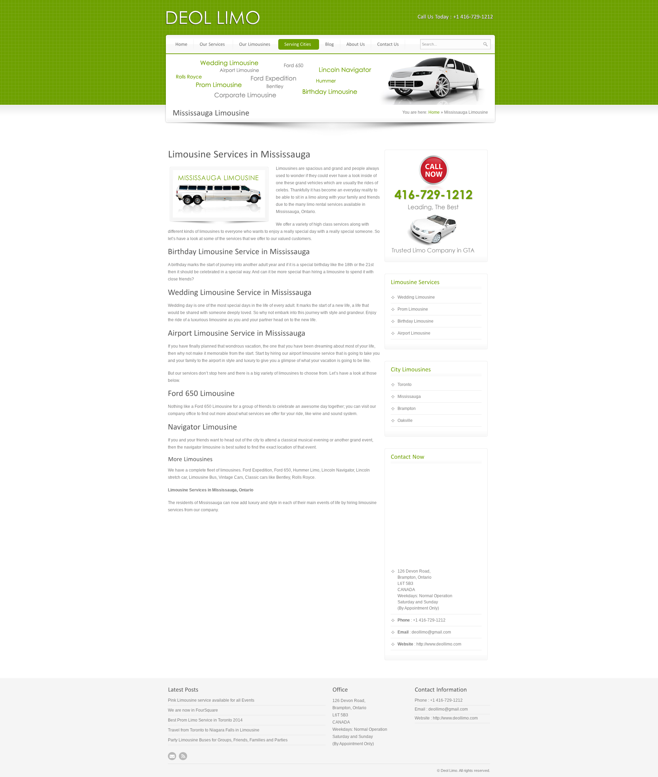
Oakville (405, 420)
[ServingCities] (298, 44)
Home (434, 112)
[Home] (181, 44)
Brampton (407, 408)
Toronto (405, 384)
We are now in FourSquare (193, 710)
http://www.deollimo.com (438, 644)
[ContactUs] (388, 44)
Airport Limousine (414, 333)
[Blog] (329, 44)
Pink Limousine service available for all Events (211, 700)
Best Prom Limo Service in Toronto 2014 (205, 720)
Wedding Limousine (416, 297)
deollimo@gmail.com (431, 632)
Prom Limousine (413, 309)
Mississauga (409, 396)
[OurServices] (213, 44)
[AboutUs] (355, 44)
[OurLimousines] (255, 44)
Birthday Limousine (416, 321)
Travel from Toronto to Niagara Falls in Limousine (213, 730)
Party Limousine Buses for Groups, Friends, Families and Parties (228, 740)
